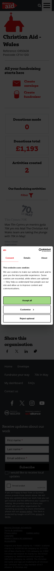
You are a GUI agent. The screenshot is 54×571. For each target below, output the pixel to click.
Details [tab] (27, 258)
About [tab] (44, 258)
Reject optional (27, 318)
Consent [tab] (10, 258)
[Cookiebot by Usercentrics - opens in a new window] (39, 250)
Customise (25, 309)
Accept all (27, 300)
